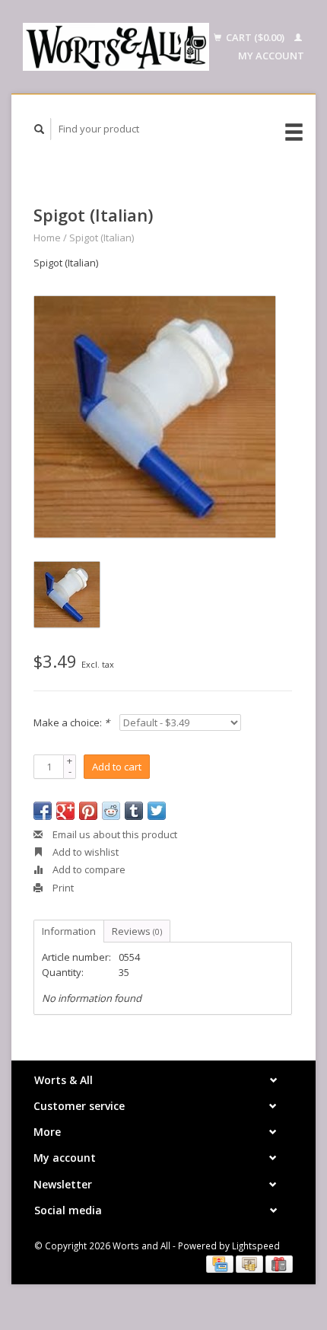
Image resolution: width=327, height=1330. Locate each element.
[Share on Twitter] (157, 811)
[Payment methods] (221, 1263)
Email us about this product (113, 834)
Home (47, 237)
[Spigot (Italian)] (154, 416)
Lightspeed (256, 1245)
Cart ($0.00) (255, 37)
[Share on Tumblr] (134, 811)
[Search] (39, 129)
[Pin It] (88, 811)
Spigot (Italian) (101, 237)
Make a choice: (71, 722)
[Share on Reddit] (111, 811)
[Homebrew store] (116, 47)
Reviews (137, 931)
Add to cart (116, 766)
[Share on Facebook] (42, 811)
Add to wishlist (84, 852)
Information (69, 931)
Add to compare (87, 869)
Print (62, 888)
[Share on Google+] (65, 811)
